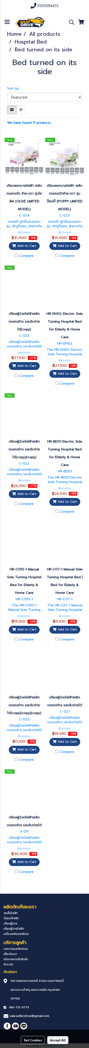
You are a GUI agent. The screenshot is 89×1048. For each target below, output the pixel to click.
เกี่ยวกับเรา (10, 954)
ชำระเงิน (8, 964)
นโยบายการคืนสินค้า (16, 959)
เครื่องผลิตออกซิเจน (16, 934)
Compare (26, 255)
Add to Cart (26, 245)
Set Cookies (33, 1040)
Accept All (58, 1040)
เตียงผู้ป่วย (10, 923)
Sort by (14, 88)
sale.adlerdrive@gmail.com (29, 1016)
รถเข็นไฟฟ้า (11, 913)
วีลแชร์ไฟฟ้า (11, 918)
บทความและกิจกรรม (16, 949)
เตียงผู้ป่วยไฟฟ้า (14, 929)
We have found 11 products (29, 122)
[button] (70, 22)
